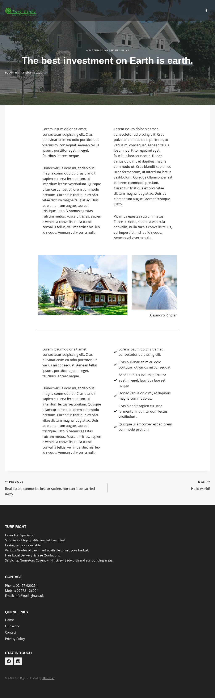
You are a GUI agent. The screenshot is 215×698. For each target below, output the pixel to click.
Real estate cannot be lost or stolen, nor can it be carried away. (50, 488)
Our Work (12, 626)
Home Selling (120, 50)
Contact (10, 632)
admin (13, 72)
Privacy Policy (15, 638)
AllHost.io (48, 678)
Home (9, 620)
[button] (43, 285)
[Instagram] (18, 661)
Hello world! (200, 485)
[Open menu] (206, 10)
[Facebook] (9, 661)
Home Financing (96, 50)
